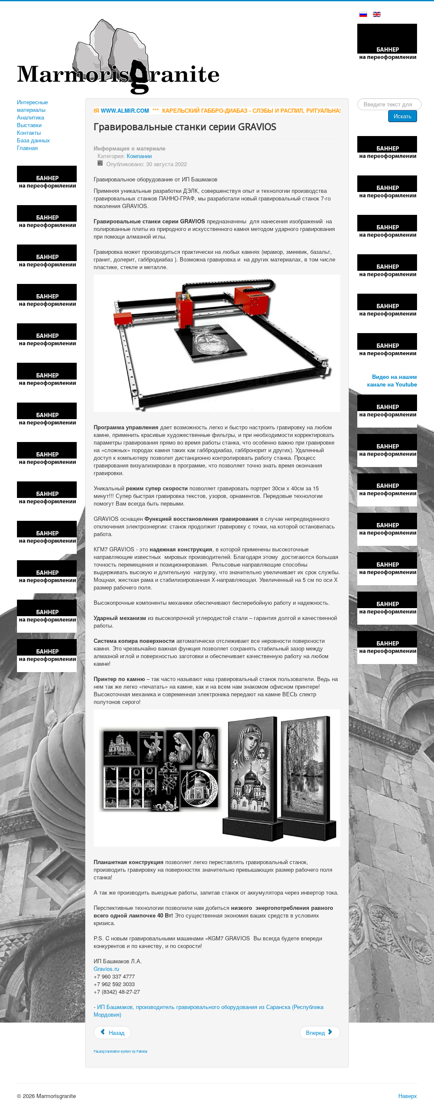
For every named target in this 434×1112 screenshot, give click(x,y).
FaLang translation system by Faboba (120, 1051)
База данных (33, 140)
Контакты (29, 132)
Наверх (407, 1096)
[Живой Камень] (387, 349)
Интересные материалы (32, 106)
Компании (139, 156)
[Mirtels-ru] (47, 615)
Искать (403, 116)
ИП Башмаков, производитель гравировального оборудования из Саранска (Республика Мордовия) (208, 1010)
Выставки (29, 125)
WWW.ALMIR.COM (94, 110)
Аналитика (30, 117)
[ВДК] (47, 339)
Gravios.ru (106, 969)
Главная (27, 148)
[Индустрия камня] (47, 457)
